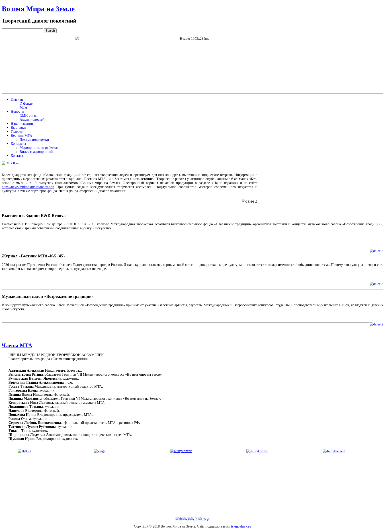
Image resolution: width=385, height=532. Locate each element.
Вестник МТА (21, 135)
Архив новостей (32, 119)
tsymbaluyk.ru (241, 526)
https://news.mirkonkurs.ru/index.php (28, 187)
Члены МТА (17, 345)
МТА (23, 107)
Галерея (17, 131)
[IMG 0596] (11, 163)
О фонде (26, 103)
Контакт (17, 155)
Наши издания (22, 123)
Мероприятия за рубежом (39, 147)
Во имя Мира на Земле (38, 9)
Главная (17, 99)
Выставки (18, 127)
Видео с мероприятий (36, 151)
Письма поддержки (34, 139)
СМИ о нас (28, 115)
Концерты (18, 143)
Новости (17, 111)
